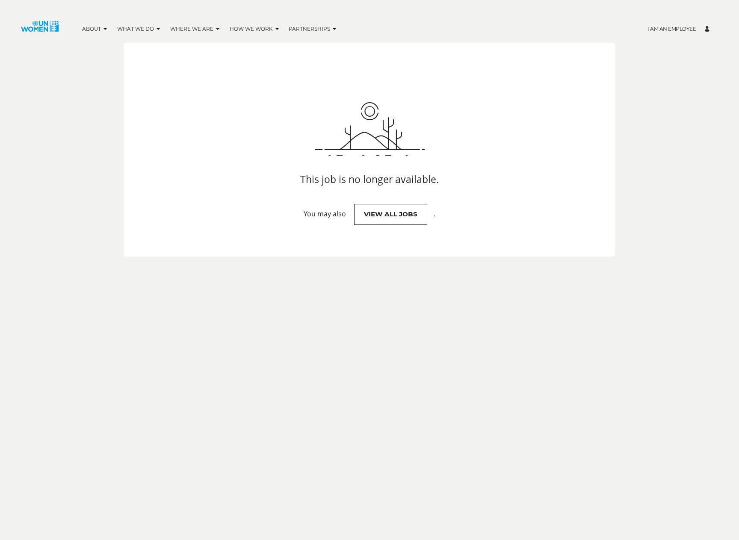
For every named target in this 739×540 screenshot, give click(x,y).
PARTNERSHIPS (309, 29)
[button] (105, 29)
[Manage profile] (708, 29)
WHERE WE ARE (191, 29)
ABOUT (91, 29)
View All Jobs (390, 214)
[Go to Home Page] (40, 29)
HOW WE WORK (251, 29)
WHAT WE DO (135, 29)
